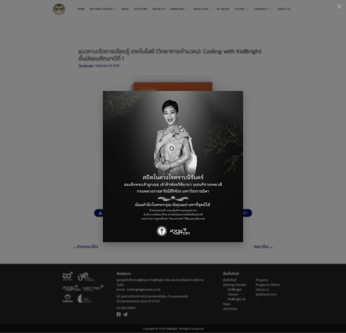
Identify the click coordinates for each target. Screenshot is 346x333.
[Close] (339, 6)
